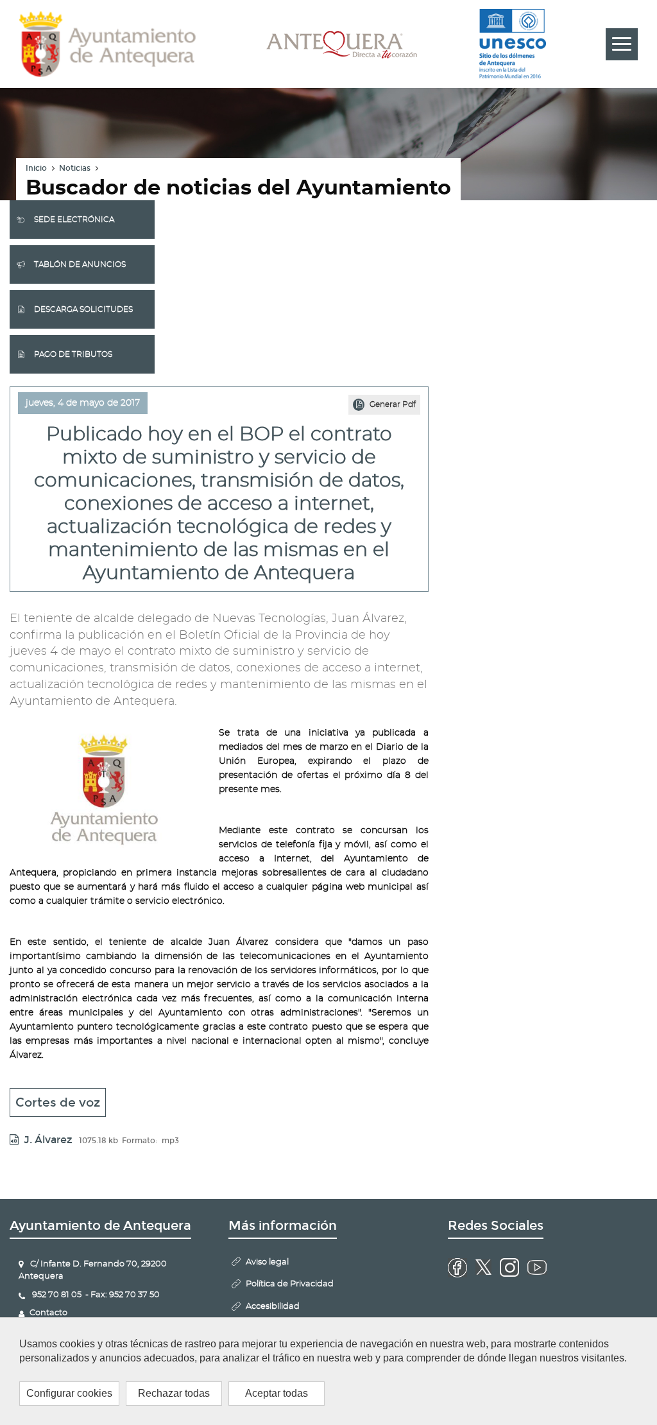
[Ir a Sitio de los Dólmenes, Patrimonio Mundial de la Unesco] (512, 44)
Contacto (48, 1313)
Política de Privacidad (290, 1284)
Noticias (74, 168)
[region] (328, 1371)
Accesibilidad (273, 1306)
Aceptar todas (276, 1393)
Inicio (36, 168)
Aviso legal (267, 1262)
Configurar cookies (69, 1393)
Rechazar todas (174, 1393)
